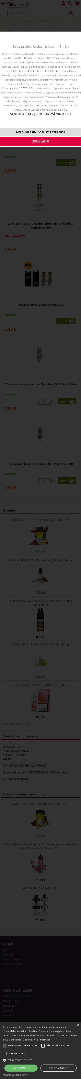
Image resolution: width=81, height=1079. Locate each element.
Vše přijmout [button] (21, 1067)
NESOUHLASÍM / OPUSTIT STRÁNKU (40, 132)
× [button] (77, 1025)
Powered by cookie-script (15, 1075)
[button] (40, 1060)
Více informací (41, 1039)
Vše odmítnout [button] (58, 1067)
